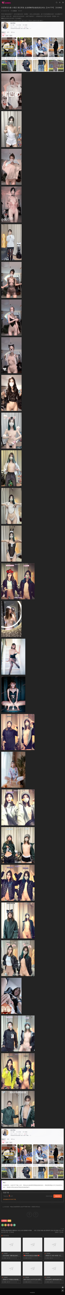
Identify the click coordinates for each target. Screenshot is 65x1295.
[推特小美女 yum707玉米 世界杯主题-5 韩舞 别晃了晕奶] (32, 1269)
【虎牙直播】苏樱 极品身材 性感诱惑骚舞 (10, 1255)
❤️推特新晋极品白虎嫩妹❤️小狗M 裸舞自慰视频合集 (32, 1255)
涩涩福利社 (6, 2)
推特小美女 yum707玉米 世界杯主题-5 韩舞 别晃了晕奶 (32, 1279)
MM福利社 (32, 1292)
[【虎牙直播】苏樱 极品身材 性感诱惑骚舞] (11, 1245)
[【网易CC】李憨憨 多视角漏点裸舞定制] (11, 1269)
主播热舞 (14, 10)
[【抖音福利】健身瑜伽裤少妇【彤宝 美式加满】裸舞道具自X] (54, 1269)
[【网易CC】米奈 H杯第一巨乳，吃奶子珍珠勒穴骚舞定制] (54, 1245)
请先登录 (57, 1196)
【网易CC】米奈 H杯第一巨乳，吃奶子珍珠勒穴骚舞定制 (53, 1255)
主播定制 (4, 1220)
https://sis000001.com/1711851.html (20, 1206)
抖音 (9, 1220)
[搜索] (56, 2)
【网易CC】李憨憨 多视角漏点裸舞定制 (11, 1279)
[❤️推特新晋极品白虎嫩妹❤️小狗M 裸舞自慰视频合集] (32, 1245)
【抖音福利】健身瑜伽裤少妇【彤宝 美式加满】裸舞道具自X (54, 1279)
